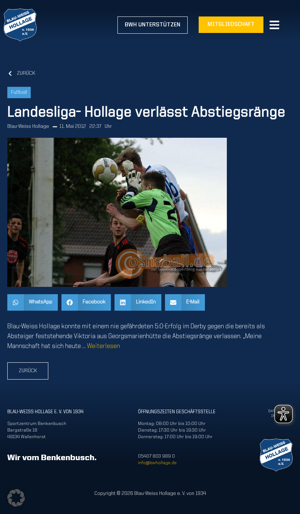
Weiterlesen (103, 346)
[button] (32, 302)
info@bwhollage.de (157, 463)
